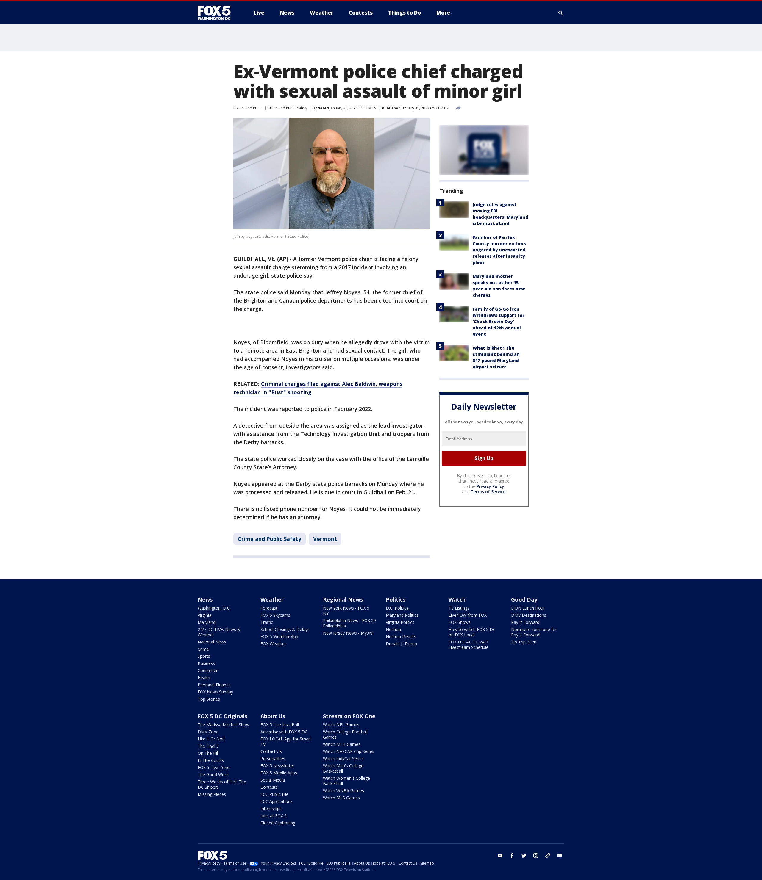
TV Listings (459, 608)
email (559, 855)
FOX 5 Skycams (275, 615)
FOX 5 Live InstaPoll (279, 724)
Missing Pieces (212, 794)
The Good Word (213, 774)
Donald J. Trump (401, 643)
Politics (395, 599)
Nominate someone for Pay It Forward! (534, 632)
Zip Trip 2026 (523, 642)
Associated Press (247, 107)
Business (206, 663)
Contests (269, 787)
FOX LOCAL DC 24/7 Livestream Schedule (468, 644)
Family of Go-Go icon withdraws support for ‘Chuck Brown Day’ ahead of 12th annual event (498, 321)
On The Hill (208, 753)
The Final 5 (208, 746)
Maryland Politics (402, 615)
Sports (204, 656)
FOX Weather (273, 643)
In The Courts (211, 760)
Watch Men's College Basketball (343, 768)
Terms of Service (488, 491)
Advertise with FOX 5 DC (283, 732)
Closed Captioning (277, 823)
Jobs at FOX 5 (273, 815)
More (443, 12)
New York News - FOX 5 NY (346, 610)
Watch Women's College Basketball (346, 780)
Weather (272, 599)
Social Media (272, 780)
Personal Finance (214, 685)
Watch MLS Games (341, 798)
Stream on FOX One (349, 716)
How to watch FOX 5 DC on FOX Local (472, 632)
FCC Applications (276, 801)
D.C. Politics (397, 608)
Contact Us (271, 751)
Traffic (266, 622)
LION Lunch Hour (528, 608)
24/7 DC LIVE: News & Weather (219, 632)
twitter (524, 855)
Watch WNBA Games (343, 790)
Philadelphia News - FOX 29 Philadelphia (349, 623)
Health (204, 677)
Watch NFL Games (341, 724)
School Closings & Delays (285, 629)
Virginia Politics (400, 622)
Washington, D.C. (214, 608)
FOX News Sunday (215, 692)
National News (212, 642)
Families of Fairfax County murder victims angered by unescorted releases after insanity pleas (499, 249)
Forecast (268, 608)
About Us (272, 716)
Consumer (208, 670)
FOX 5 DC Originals (222, 716)
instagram (536, 855)
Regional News (343, 599)
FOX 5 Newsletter (277, 765)
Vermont (325, 538)
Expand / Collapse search (560, 12)
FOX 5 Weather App (279, 636)
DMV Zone (208, 732)
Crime (203, 649)
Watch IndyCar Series (343, 758)
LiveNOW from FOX (468, 615)
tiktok (547, 855)
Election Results (401, 636)
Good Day (524, 599)
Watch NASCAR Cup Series (348, 751)
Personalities (272, 758)
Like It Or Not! (211, 739)
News (205, 599)
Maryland (207, 622)
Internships (271, 808)
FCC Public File (274, 794)
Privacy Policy (490, 486)
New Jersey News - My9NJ (348, 633)
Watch (457, 599)
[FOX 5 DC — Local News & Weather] (217, 13)
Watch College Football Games (345, 734)
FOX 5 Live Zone (213, 767)
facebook (512, 855)
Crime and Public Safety (287, 107)
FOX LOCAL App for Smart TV (285, 741)
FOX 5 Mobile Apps (278, 773)
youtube (500, 855)
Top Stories (209, 699)
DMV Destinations (528, 615)
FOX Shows (460, 622)
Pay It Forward (525, 622)
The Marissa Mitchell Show (223, 724)
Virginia (204, 615)
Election (393, 629)
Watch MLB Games (341, 744)
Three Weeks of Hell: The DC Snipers (222, 784)
